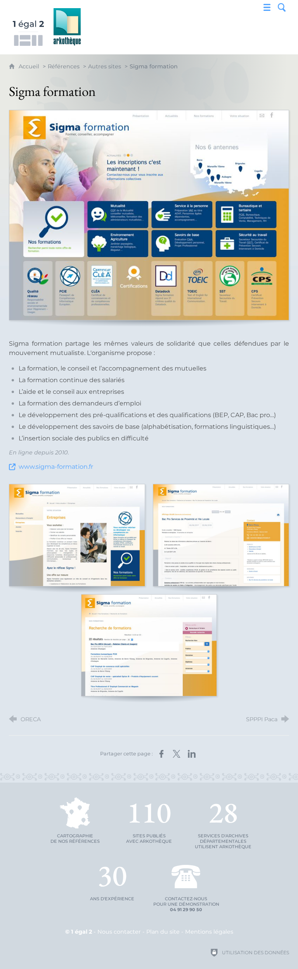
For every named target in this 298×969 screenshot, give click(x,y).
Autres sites (104, 66)
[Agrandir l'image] (149, 215)
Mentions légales (209, 931)
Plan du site (163, 931)
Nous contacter (119, 931)
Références (64, 66)
